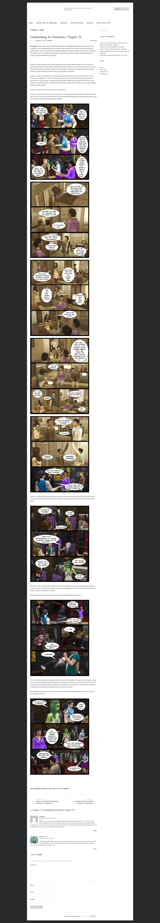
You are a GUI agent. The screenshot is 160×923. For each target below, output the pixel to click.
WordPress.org (104, 74)
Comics (34, 30)
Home (31, 23)
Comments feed (104, 71)
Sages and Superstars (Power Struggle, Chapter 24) (47, 801)
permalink (66, 788)
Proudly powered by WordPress (72, 916)
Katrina (49, 40)
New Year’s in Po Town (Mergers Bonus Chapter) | (113, 43)
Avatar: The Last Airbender (46, 23)
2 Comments (93, 40)
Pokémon (63, 23)
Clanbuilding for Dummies (40, 788)
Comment (33, 865)
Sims (41, 30)
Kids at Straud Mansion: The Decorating (116, 49)
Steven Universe (77, 23)
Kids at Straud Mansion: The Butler (115, 47)
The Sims (90, 23)
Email (32, 892)
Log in (101, 67)
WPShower (93, 916)
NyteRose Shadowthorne (106, 51)
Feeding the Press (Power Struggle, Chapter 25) (84, 801)
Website (32, 899)
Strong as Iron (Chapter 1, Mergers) (109, 45)
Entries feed (103, 69)
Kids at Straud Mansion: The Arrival (117, 55)
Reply (95, 830)
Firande (42, 816)
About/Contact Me (103, 23)
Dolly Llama (103, 55)
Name (32, 885)
